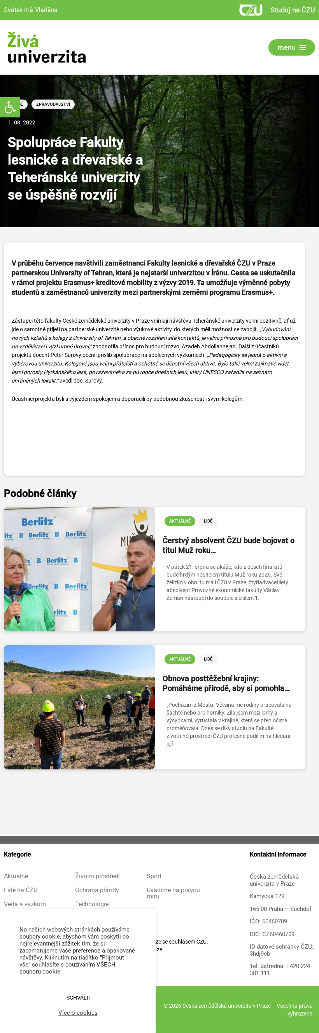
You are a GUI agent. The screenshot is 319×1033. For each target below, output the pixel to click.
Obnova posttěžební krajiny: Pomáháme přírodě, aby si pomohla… (226, 683)
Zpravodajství (53, 104)
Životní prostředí (97, 876)
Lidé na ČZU (20, 890)
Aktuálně (180, 521)
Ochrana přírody (97, 890)
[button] (10, 107)
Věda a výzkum (25, 904)
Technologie (92, 904)
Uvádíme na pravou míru (173, 893)
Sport (154, 876)
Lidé (208, 521)
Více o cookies (78, 1012)
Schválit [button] (79, 997)
